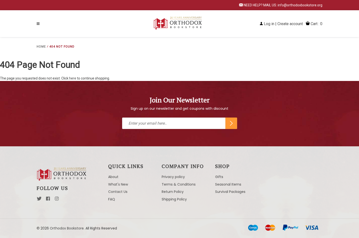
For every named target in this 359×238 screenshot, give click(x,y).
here (72, 78)
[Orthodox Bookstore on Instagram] (56, 200)
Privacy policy (173, 176)
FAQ (111, 199)
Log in (269, 23)
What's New (118, 184)
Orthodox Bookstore (67, 228)
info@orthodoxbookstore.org (300, 5)
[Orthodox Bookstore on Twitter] (39, 200)
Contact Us (117, 191)
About (113, 176)
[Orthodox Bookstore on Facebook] (48, 200)
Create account (290, 23)
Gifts (219, 176)
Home (41, 46)
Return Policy (173, 191)
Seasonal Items (228, 184)
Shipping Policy (174, 199)
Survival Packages (230, 191)
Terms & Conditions (179, 184)
